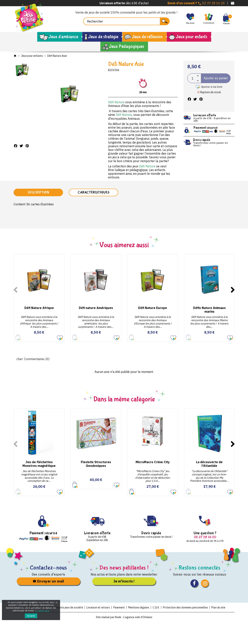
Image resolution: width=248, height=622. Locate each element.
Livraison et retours (98, 607)
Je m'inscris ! (123, 581)
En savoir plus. (42, 610)
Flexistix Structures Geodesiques (96, 464)
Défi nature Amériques (96, 308)
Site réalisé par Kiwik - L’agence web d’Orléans (124, 617)
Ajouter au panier (75, 484)
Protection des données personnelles (185, 607)
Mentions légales (138, 607)
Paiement (119, 607)
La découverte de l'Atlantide (209, 464)
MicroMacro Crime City (153, 462)
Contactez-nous (48, 567)
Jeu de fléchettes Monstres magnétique (39, 464)
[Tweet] (21, 146)
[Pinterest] (27, 146)
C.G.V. (156, 607)
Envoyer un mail (50, 581)
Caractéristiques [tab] (93, 192)
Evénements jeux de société (66, 607)
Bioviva (113, 70)
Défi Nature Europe (152, 308)
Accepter (31, 615)
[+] (198, 75)
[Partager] (15, 146)
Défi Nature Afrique (39, 308)
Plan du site (218, 607)
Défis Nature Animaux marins (209, 309)
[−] (198, 80)
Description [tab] (38, 192)
